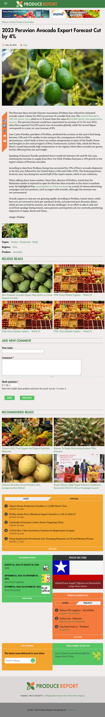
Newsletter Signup (76, 695)
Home (5, 21)
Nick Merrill (71, 710)
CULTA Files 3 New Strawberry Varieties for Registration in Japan (42, 530)
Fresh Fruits (16, 21)
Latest (26, 499)
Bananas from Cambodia (72, 621)
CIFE (6, 568)
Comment (8, 357)
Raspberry (65, 629)
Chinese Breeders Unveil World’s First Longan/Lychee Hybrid (21, 486)
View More (78, 637)
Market (14, 241)
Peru (15, 246)
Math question (10, 381)
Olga (25, 45)
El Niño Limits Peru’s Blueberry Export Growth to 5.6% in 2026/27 (42, 514)
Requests (88, 603)
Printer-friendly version (4, 135)
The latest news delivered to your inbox (24, 653)
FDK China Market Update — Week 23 (21, 331)
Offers (65, 603)
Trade (35, 241)
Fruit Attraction (12, 590)
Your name (7, 347)
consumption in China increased (52, 186)
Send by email (4, 140)
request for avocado (70, 613)
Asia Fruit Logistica (14, 582)
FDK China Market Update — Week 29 (73, 294)
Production (25, 241)
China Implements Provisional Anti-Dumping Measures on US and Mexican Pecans (51, 538)
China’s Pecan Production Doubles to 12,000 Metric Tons (38, 505)
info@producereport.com (56, 695)
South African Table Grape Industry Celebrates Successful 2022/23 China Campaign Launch (77, 486)
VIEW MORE (52, 549)
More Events (27, 598)
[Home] (37, 4)
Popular (74, 499)
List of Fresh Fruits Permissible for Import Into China (72, 655)
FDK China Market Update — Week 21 (73, 331)
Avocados (29, 21)
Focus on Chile (78, 558)
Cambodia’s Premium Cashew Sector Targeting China (36, 522)
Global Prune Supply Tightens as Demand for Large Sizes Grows (78, 584)
